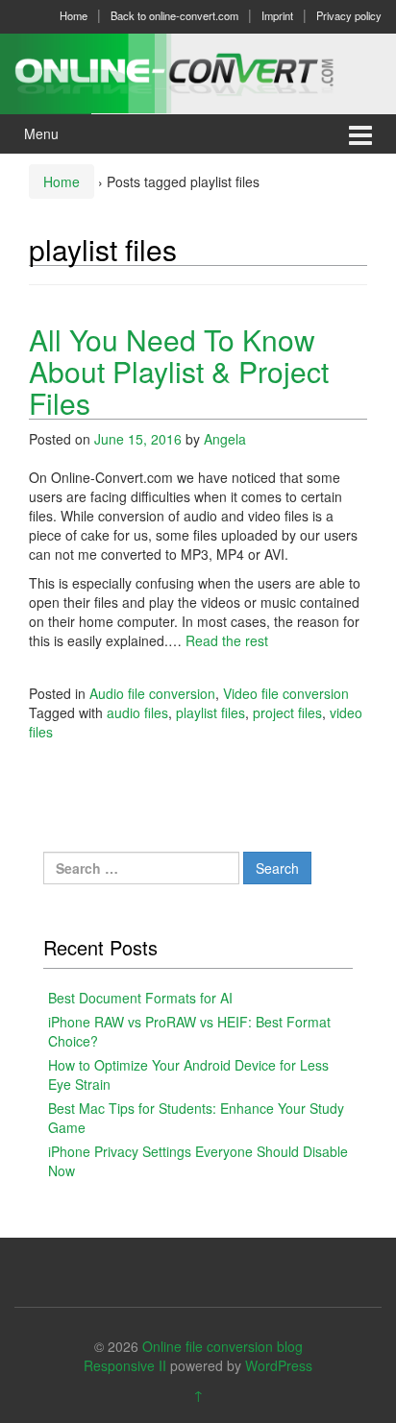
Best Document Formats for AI (140, 997)
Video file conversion (286, 693)
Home (73, 15)
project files (287, 712)
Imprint (277, 15)
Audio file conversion (152, 693)
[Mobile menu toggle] (360, 134)
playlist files (210, 712)
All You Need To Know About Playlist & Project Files (179, 371)
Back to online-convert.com (174, 15)
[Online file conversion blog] (198, 71)
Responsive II (125, 1365)
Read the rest (227, 640)
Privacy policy (349, 15)
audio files (137, 712)
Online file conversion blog (222, 1346)
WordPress (278, 1365)
